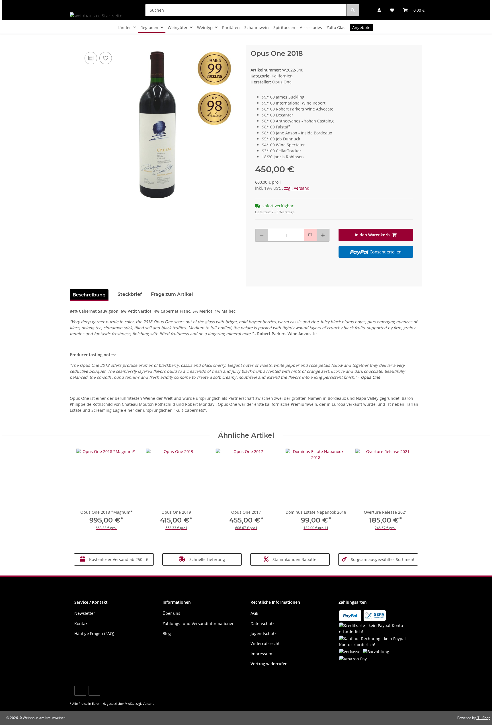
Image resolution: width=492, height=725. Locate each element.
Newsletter (84, 613)
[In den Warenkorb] (74, 42)
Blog (167, 633)
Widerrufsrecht (265, 643)
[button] (379, 10)
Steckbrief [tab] (130, 294)
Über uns (171, 613)
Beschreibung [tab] (89, 295)
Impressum (261, 653)
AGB (255, 613)
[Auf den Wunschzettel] (105, 58)
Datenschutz (262, 623)
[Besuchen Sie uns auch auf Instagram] (94, 691)
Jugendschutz (263, 633)
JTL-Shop (483, 717)
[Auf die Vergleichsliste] (91, 58)
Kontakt (81, 623)
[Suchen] (352, 10)
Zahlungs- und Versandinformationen (199, 623)
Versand (149, 703)
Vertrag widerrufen (269, 663)
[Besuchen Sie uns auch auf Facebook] (80, 691)
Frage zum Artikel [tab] (172, 294)
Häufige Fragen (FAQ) (94, 633)
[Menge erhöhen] (323, 235)
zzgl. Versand (296, 188)
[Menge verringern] (261, 235)
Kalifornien (282, 76)
